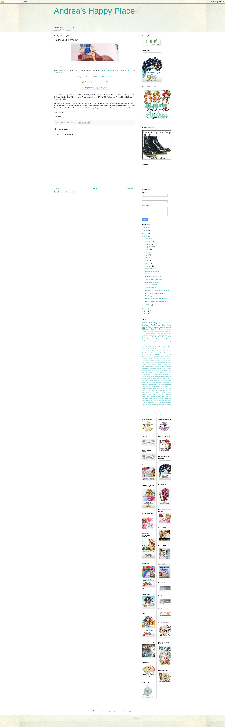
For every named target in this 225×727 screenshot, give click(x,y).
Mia (167, 374)
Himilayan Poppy (146, 370)
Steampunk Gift (153, 400)
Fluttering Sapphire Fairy (153, 276)
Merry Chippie (156, 339)
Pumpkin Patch (167, 388)
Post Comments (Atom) (70, 192)
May (147, 258)
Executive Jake (152, 358)
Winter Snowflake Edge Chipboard (155, 414)
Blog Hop (165, 346)
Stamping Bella (163, 398)
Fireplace (144, 362)
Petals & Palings (146, 386)
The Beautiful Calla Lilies (153, 285)
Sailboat (149, 394)
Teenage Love (156, 404)
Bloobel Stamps (151, 333)
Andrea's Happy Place (94, 10)
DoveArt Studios (164, 323)
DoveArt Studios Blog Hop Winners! (156, 298)
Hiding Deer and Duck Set (163, 368)
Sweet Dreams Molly (165, 400)
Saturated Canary (157, 329)
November (149, 241)
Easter (154, 356)
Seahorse (168, 394)
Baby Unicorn (157, 345)
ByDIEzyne (167, 327)
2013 (146, 314)
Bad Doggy (148, 296)
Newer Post (58, 188)
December (149, 238)
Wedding (151, 410)
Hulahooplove (155, 370)
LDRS (153, 372)
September (149, 247)
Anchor (148, 343)
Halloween (147, 366)
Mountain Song (154, 382)
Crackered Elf (154, 354)
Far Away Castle (166, 360)
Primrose (159, 388)
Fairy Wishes (145, 360)
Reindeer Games (146, 392)
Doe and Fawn (146, 356)
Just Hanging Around (152, 271)
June (147, 255)
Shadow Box (145, 396)
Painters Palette (166, 384)
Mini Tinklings (150, 376)
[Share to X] (84, 122)
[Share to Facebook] (86, 122)
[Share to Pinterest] (88, 122)
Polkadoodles (167, 386)
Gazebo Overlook (166, 362)
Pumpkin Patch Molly (148, 390)
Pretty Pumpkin (152, 388)
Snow (150, 398)
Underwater (145, 410)
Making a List (150, 374)
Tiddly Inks (161, 325)
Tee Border (148, 404)
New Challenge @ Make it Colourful (156, 301)
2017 (146, 233)
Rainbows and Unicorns (163, 390)
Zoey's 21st (148, 274)
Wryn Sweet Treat (151, 268)
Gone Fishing (159, 364)
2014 (146, 311)
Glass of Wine (145, 364)
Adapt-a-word (158, 327)
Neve (143, 384)
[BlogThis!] (82, 122)
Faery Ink (145, 337)
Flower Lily (150, 362)
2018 (146, 231)
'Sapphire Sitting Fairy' (85, 77)
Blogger (129, 711)
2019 (146, 228)
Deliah (169, 354)
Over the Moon (158, 384)
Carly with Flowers (151, 350)
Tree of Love (155, 408)
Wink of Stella (161, 412)
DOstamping (89, 108)
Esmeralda (145, 358)
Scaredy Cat (156, 394)
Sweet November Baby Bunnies (150, 402)
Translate (68, 30)
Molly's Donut (149, 380)
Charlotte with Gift (161, 350)
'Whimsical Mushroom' (103, 77)
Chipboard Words (149, 325)
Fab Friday (159, 358)
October (148, 244)
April (147, 260)
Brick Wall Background (164, 333)
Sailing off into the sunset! (153, 279)
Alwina (143, 343)
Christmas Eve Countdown (152, 352)
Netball (169, 382)
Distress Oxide (166, 335)
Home (95, 188)
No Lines (147, 384)
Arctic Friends (153, 343)
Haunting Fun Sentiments (149, 368)
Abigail (155, 341)
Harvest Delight (166, 366)
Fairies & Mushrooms (152, 282)
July (147, 252)
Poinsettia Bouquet (157, 386)
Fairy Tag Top (153, 337)
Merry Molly (162, 374)
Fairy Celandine (167, 358)
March (148, 263)
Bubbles (155, 348)
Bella (160, 346)
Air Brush (160, 341)
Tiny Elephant (146, 408)
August (148, 249)
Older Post (131, 188)
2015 (146, 308)
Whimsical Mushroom (124, 70)
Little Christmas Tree (161, 372)
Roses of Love (166, 392)
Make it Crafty (58, 72)
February (149, 266)
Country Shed (146, 354)
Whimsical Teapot (152, 412)
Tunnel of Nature (166, 408)
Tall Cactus (162, 402)
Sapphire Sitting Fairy (107, 70)
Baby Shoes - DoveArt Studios (155, 293)
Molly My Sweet (151, 378)
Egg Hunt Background (164, 356)
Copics (169, 352)
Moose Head (167, 380)
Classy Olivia (163, 352)
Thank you (163, 404)
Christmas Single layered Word (151, 335)
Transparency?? (150, 288)
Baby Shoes (149, 345)
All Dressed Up (167, 341)
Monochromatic (158, 380)
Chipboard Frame (166, 331)
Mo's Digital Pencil (159, 376)
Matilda (157, 374)
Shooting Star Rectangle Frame (159, 396)
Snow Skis (155, 398)
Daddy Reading (162, 354)
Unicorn (151, 341)
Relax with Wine (156, 392)
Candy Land (162, 348)
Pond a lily (145, 388)
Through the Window (157, 406)
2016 (146, 236)
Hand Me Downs (156, 366)
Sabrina (144, 394)
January (148, 305)
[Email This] (79, 122)
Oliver (151, 384)
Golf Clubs (153, 364)
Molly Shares (160, 378)
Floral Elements (162, 337)
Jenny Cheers (163, 370)
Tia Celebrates (167, 406)
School (163, 394)
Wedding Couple (160, 410)
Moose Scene (146, 382)
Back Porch (165, 345)
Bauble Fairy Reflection (152, 346)
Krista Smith (148, 372)
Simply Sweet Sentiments (153, 331)
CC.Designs (146, 329)
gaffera (116, 711)
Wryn (143, 333)
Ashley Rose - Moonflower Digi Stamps (157, 290)
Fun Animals (157, 362)
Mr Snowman (163, 382)
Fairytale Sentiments (155, 360)
